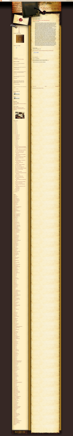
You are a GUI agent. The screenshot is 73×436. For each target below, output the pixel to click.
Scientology (15, 380)
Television (15, 394)
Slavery (15, 385)
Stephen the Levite (16, 392)
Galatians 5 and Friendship (19, 169)
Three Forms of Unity (17, 406)
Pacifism (15, 333)
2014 (15, 126)
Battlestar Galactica (16, 210)
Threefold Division (16, 407)
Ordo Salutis (15, 331)
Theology (15, 404)
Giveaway (15, 270)
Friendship (15, 268)
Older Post (56, 86)
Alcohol (15, 197)
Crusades (15, 242)
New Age (15, 325)
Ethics (14, 255)
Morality (15, 319)
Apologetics (15, 201)
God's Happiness (16, 272)
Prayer (15, 351)
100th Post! (16, 170)
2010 (15, 131)
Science (15, 379)
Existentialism (16, 260)
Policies (15, 347)
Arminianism (15, 202)
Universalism (15, 415)
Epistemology (16, 253)
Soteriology (15, 389)
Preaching (15, 352)
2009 (15, 132)
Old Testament (16, 329)
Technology (15, 393)
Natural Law (15, 323)
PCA (14, 339)
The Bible (15, 399)
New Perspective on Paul (17, 326)
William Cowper (16, 421)
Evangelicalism (16, 257)
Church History (16, 231)
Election (15, 250)
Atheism (15, 203)
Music (14, 322)
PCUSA (15, 340)
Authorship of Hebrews (17, 206)
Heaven (15, 275)
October (16, 137)
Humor (15, 280)
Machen (15, 314)
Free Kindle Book (16, 266)
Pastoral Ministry (16, 336)
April (16, 144)
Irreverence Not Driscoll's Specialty (20, 181)
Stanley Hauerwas (16, 391)
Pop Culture (15, 350)
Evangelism (15, 258)
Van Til (15, 417)
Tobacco (15, 409)
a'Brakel (15, 195)
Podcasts (15, 345)
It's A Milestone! (17, 188)
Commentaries (16, 235)
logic (14, 307)
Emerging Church (16, 251)
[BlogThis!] (35, 52)
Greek (14, 274)
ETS (14, 256)
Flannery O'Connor (16, 264)
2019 (15, 123)
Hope (14, 279)
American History (16, 200)
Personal (15, 342)
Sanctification (16, 376)
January (16, 190)
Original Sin (15, 332)
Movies (15, 321)
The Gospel (15, 402)
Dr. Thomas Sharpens (18, 165)
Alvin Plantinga (16, 198)
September (17, 138)
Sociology (15, 387)
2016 (15, 124)
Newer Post (34, 86)
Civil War (15, 233)
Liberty (15, 304)
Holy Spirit (15, 277)
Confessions (15, 238)
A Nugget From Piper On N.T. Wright (20, 156)
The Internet (15, 403)
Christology (40, 50)
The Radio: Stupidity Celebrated (19, 164)
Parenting (15, 335)
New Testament (16, 327)
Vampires (15, 416)
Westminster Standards (17, 420)
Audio (14, 205)
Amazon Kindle (16, 199)
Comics (15, 234)
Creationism (15, 241)
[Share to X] (36, 52)
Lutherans (15, 312)
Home (46, 86)
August (16, 139)
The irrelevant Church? (18, 171)
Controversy (15, 239)
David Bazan (15, 243)
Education (15, 249)
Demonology (15, 245)
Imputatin (15, 283)
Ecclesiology (15, 248)
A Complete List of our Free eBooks (19, 59)
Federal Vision (16, 262)
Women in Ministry (16, 422)
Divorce (15, 246)
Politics (15, 348)
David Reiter (15, 244)
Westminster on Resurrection (19, 157)
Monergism (15, 318)
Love (14, 311)
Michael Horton (16, 316)
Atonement (36, 50)
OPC (14, 330)
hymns (15, 281)
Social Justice (16, 386)
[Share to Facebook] (37, 52)
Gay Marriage (16, 269)
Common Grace (16, 236)
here (48, 60)
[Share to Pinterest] (38, 52)
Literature (15, 306)
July (16, 140)
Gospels (15, 273)
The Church (15, 400)
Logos (14, 308)
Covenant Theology (16, 240)
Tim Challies (15, 408)
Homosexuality (16, 278)
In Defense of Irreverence (18, 182)
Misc (14, 317)
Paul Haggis (15, 337)
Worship (15, 423)
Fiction (15, 263)
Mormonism (15, 320)
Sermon (15, 384)
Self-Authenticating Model (17, 382)
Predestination (16, 353)
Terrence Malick (16, 397)
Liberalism (15, 303)
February (16, 189)
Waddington (15, 418)
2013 (15, 127)
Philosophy (15, 343)
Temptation (15, 395)
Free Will (15, 267)
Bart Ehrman (15, 209)
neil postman (15, 324)
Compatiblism (16, 237)
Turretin (15, 412)
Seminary (15, 383)
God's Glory (15, 271)
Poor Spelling (16, 349)
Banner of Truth (16, 207)
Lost (14, 310)
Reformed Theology (45, 50)
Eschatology (15, 254)
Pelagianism (15, 341)
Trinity (14, 410)
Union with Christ (50, 50)
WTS (14, 424)
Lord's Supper (16, 309)
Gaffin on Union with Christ (19, 176)
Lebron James (16, 302)
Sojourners (15, 388)
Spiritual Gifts (15, 390)
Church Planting (16, 232)
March (16, 145)
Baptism (15, 208)
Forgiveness (15, 265)
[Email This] (34, 52)
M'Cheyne (15, 313)
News (14, 328)
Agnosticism (15, 196)
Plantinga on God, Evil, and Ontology (20, 146)
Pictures (15, 344)
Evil (14, 259)
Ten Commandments (17, 396)
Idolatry (15, 282)
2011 (15, 130)
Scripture (15, 381)
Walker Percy (15, 419)
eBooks (15, 247)
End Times (15, 252)
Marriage (15, 315)
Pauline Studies (16, 338)
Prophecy (15, 354)
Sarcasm (15, 377)
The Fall (15, 401)
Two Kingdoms (16, 413)
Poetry (14, 346)
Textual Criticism (16, 398)
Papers (15, 334)
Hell (14, 276)
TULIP (14, 411)
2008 (15, 133)
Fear (14, 261)
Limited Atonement (16, 305)
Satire (14, 378)
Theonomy (15, 405)
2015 (15, 125)
